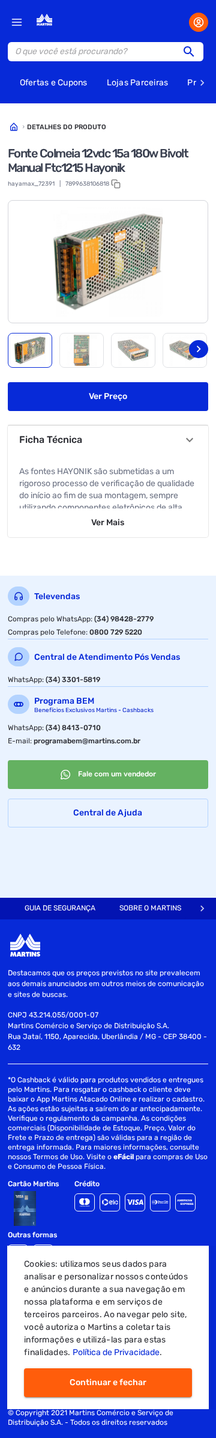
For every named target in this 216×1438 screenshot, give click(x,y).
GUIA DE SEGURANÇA (60, 908)
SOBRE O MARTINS (150, 908)
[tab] (30, 350)
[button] (192, 51)
